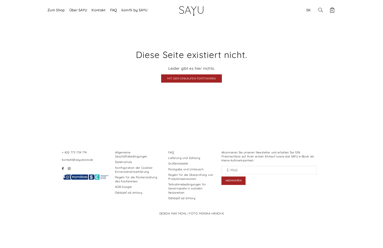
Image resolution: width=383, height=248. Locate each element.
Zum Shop (56, 10)
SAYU (191, 9)
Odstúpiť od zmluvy (128, 192)
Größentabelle (178, 163)
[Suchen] (320, 10)
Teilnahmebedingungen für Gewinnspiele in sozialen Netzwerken (187, 188)
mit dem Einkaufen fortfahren (191, 78)
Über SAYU (78, 10)
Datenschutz (123, 162)
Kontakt (99, 10)
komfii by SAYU (134, 10)
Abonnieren (233, 180)
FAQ (113, 10)
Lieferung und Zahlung (184, 158)
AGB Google (123, 186)
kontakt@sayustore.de (77, 159)
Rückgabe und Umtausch (185, 169)
